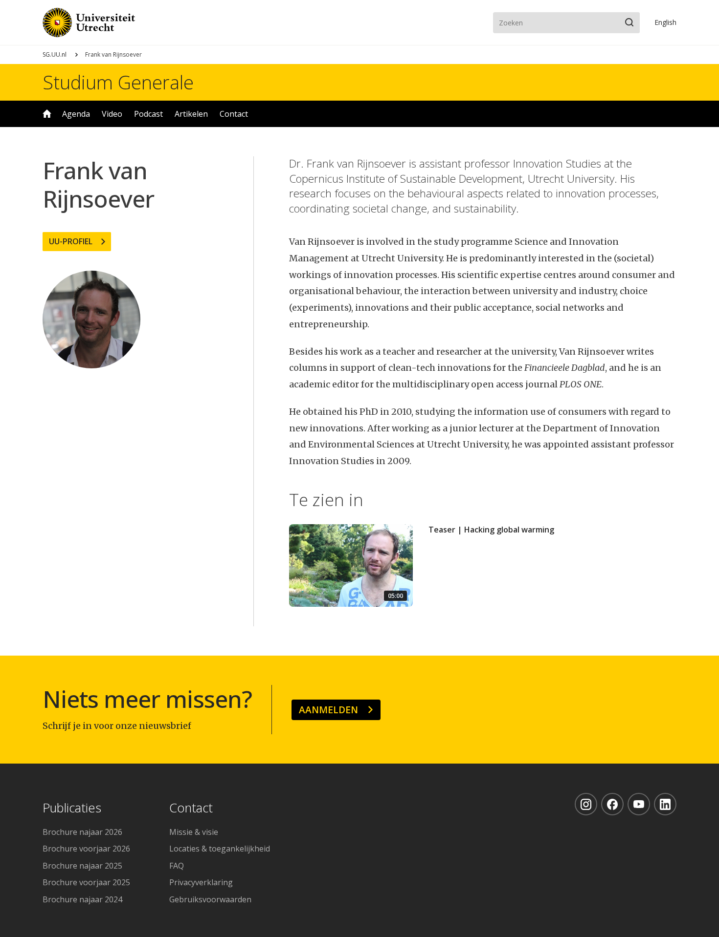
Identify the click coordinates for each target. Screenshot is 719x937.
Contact (234, 113)
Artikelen (191, 113)
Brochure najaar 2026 (82, 832)
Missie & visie (193, 832)
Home (47, 113)
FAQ (176, 865)
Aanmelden (328, 709)
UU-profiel (70, 241)
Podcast (148, 113)
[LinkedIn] (665, 804)
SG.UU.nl (55, 54)
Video (112, 113)
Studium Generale (118, 82)
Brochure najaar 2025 (82, 865)
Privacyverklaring (201, 882)
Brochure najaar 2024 (82, 899)
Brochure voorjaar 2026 (86, 848)
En (665, 22)
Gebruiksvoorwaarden (210, 899)
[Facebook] (612, 804)
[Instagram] (586, 804)
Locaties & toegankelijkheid (219, 848)
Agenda (76, 113)
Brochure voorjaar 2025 (86, 882)
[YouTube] (639, 804)
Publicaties (72, 808)
